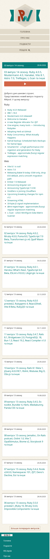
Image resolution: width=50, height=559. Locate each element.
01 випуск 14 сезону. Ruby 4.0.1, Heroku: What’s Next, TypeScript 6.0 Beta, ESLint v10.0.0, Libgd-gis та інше (24, 270)
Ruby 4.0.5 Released (16, 109)
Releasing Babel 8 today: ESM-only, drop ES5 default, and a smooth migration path (26, 175)
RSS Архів (7, 551)
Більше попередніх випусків (25, 528)
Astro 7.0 (11, 169)
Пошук (23, 50)
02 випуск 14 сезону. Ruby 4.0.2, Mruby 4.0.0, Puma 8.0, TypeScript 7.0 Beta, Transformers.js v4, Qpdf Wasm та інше (23, 238)
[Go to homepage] (25, 16)
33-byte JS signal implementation (23, 203)
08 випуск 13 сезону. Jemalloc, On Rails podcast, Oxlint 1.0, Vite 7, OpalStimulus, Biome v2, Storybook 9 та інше (25, 440)
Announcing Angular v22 (19, 184)
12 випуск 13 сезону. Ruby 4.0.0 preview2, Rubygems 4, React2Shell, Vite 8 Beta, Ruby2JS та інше (23, 303)
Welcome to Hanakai (17, 119)
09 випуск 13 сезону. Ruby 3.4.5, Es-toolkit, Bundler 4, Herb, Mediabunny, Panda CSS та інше (23, 404)
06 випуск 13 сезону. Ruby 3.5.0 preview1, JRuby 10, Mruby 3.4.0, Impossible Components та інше (21, 505)
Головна (25, 31)
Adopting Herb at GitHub (19, 131)
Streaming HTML (15, 200)
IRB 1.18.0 (12, 112)
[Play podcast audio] (25, 84)
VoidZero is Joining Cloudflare (21, 191)
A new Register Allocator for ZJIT (22, 122)
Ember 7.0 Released (16, 181)
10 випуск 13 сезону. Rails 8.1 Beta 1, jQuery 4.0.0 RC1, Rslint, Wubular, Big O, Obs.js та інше (24, 371)
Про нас (25, 37)
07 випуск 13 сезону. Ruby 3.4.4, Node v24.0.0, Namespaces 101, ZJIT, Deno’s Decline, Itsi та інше (24, 472)
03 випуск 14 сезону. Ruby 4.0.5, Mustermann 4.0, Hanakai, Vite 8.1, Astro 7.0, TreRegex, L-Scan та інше (24, 75)
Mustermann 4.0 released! (19, 116)
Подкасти (25, 44)
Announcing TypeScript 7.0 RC (21, 188)
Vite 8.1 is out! (14, 166)
